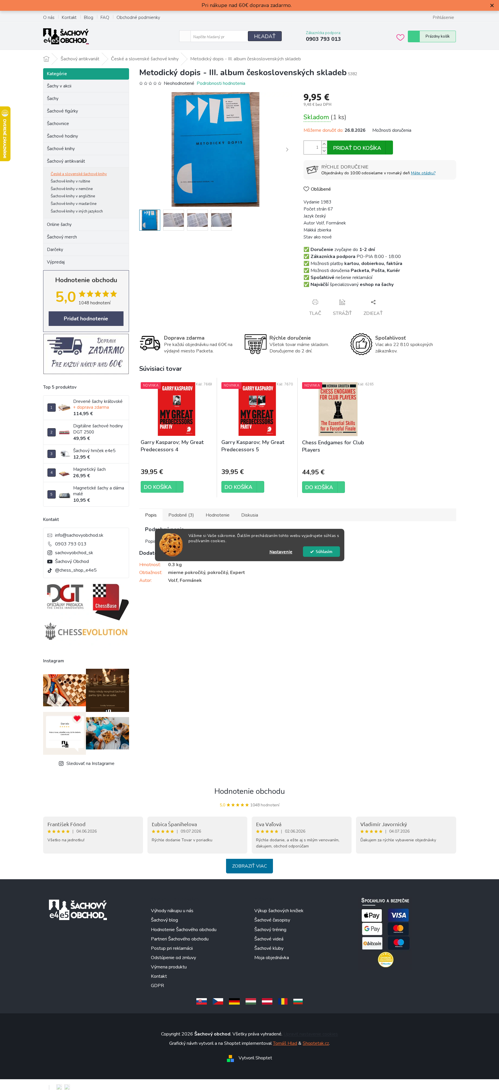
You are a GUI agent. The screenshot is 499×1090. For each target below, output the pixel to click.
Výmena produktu (169, 967)
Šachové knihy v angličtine (73, 196)
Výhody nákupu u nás (172, 911)
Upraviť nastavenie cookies (310, 1034)
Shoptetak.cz (316, 1043)
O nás (48, 17)
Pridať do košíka (357, 148)
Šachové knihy (61, 149)
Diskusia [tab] (249, 515)
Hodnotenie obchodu (249, 791)
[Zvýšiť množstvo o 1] (324, 144)
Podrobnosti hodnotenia (221, 83)
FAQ (104, 17)
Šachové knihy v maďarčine (73, 203)
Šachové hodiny (62, 136)
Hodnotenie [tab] (218, 515)
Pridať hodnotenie (86, 318)
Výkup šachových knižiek (279, 911)
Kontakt (69, 17)
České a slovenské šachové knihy (79, 174)
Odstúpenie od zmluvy (173, 957)
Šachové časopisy (272, 920)
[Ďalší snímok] (287, 149)
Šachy (53, 98)
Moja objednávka (271, 957)
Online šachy (59, 224)
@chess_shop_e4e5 (76, 570)
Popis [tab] (151, 515)
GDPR (157, 985)
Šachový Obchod (72, 561)
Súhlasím (324, 551)
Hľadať (265, 36)
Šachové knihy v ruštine (70, 181)
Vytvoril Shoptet (255, 1058)
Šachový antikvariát (66, 161)
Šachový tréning (270, 929)
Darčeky (55, 249)
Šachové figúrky (62, 111)
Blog (88, 17)
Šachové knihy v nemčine (72, 189)
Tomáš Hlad (285, 1043)
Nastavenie (280, 551)
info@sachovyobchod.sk (79, 535)
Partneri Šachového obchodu (180, 939)
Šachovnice (58, 124)
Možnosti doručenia (391, 130)
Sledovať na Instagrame (90, 763)
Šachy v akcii (59, 86)
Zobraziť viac (249, 866)
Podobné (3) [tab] (181, 515)
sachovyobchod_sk (74, 553)
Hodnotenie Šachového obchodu (183, 929)
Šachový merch (62, 237)
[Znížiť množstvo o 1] (324, 151)
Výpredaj (56, 262)
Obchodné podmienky (138, 17)
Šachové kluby (268, 948)
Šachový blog (164, 920)
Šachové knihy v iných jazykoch (77, 211)
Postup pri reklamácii (172, 948)
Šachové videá (268, 939)
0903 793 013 (71, 544)
